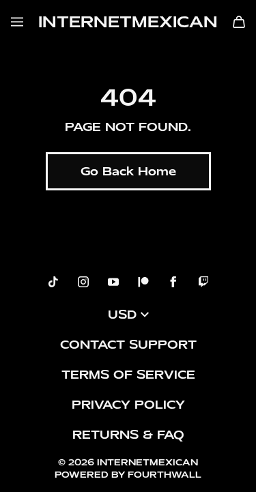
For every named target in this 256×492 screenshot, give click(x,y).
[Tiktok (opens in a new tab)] (53, 281)
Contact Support (128, 344)
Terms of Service (128, 374)
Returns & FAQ (128, 434)
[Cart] (239, 22)
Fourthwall (164, 474)
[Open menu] (17, 22)
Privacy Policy (128, 404)
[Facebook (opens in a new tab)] (173, 281)
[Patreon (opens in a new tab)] (143, 281)
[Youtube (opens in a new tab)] (113, 281)
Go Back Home (128, 171)
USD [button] (122, 314)
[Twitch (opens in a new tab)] (203, 281)
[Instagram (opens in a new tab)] (83, 281)
